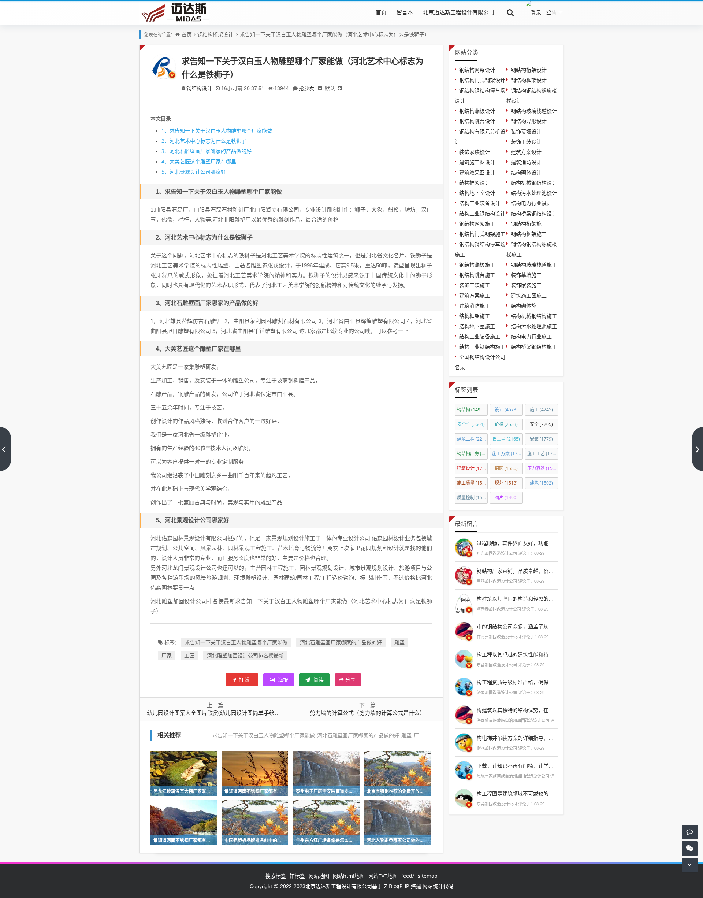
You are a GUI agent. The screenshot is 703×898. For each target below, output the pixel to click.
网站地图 (319, 875)
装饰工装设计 (526, 141)
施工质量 (472, 483)
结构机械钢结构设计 (534, 182)
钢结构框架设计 (529, 80)
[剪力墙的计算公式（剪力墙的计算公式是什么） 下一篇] (697, 449)
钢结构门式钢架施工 (482, 233)
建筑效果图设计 (477, 172)
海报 (282, 679)
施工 (541, 410)
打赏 (244, 679)
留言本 (405, 12)
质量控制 (472, 497)
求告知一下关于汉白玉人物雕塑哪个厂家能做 (216, 130)
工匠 (189, 655)
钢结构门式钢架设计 (482, 80)
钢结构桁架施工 (529, 223)
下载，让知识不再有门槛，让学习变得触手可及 (530, 765)
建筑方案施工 (474, 295)
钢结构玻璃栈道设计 (534, 110)
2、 (165, 140)
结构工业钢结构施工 (482, 346)
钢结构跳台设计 (477, 121)
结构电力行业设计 (531, 203)
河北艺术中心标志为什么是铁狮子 (203, 140)
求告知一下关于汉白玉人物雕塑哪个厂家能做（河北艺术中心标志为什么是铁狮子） (334, 34)
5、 (165, 171)
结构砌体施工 (526, 305)
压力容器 (542, 468)
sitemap (428, 875)
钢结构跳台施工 (477, 274)
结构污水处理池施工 (534, 326)
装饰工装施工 (474, 285)
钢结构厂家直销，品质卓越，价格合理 (520, 570)
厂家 (166, 655)
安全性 (471, 424)
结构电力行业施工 (531, 336)
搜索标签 (275, 875)
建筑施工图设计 (477, 162)
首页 (381, 12)
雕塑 (399, 642)
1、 (165, 130)
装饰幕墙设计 (526, 131)
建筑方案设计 (526, 151)
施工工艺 (542, 453)
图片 (506, 497)
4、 (165, 161)
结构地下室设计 (477, 192)
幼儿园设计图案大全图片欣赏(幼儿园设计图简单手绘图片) (217, 712)
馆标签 (297, 875)
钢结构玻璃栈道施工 (534, 264)
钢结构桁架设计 (215, 34)
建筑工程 (472, 439)
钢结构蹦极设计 (477, 110)
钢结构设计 (199, 88)
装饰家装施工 (526, 285)
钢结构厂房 (472, 453)
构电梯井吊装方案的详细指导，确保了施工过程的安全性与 (543, 737)
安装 (541, 439)
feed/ (407, 875)
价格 (506, 424)
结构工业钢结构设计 (482, 213)
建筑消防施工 (474, 305)
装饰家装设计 (474, 151)
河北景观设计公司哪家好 (193, 171)
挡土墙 (506, 439)
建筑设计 (472, 468)
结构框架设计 (474, 182)
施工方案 (507, 453)
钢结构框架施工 (529, 233)
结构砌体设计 (526, 172)
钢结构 (472, 410)
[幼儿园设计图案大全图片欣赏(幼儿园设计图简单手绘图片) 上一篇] (5, 449)
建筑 (541, 483)
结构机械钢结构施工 (534, 315)
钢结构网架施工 (477, 223)
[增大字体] (340, 88)
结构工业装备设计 (479, 203)
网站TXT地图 (383, 875)
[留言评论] (690, 831)
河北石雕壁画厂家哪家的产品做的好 (206, 151)
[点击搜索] (510, 12)
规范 (506, 483)
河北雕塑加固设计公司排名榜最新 (245, 655)
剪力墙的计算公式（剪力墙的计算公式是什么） (367, 712)
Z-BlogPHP (396, 886)
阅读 (318, 679)
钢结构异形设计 (529, 121)
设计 (506, 410)
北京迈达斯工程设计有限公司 (458, 12)
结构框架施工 (474, 315)
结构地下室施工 (477, 326)
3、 (165, 151)
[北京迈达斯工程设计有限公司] (174, 11)
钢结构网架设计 (477, 69)
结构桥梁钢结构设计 (534, 213)
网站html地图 (349, 875)
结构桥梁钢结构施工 (534, 346)
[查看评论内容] (464, 546)
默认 (330, 88)
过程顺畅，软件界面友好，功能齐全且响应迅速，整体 (538, 542)
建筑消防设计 (526, 162)
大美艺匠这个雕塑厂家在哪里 (198, 161)
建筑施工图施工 (529, 295)
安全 (541, 424)
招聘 (506, 468)
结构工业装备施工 (479, 336)
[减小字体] (320, 88)
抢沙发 (306, 88)
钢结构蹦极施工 (477, 264)
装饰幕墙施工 (526, 274)
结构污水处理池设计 (534, 192)
